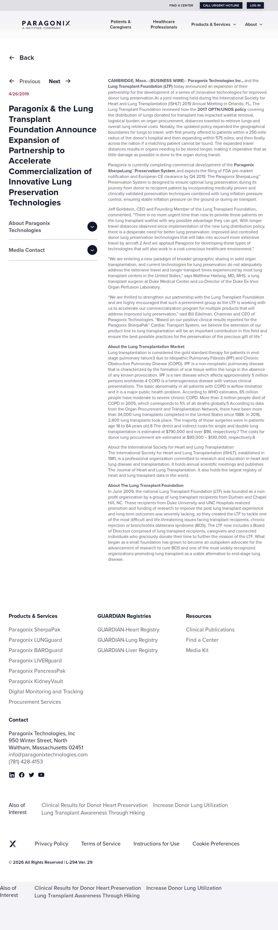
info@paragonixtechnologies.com (48, 754)
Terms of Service (101, 843)
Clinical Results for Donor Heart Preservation (95, 805)
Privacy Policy (51, 843)
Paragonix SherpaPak (34, 629)
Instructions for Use (156, 843)
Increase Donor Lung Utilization (190, 805)
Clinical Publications (210, 629)
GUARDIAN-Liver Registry (127, 650)
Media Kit (197, 650)
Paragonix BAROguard (36, 650)
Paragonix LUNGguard (35, 639)
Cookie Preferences (215, 843)
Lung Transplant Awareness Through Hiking (93, 812)
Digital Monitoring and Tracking (46, 691)
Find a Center (202, 639)
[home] (50, 24)
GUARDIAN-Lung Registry (127, 640)
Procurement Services (35, 701)
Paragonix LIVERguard (35, 660)
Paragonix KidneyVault (36, 681)
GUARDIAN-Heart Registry (128, 629)
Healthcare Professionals (164, 24)
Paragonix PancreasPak (37, 670)
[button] (213, 24)
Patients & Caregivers (120, 24)
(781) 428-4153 (26, 761)
